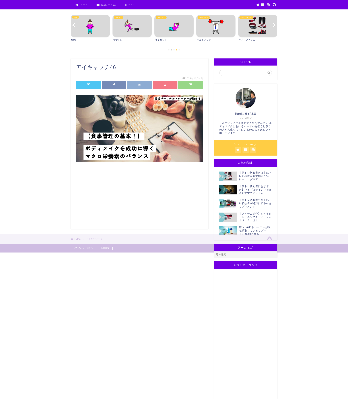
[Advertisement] (139, 198)
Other (129, 5)
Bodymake (108, 5)
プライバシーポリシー (84, 248)
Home (83, 5)
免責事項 (105, 248)
